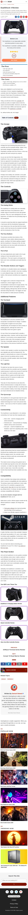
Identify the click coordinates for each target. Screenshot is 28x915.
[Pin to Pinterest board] (21, 17)
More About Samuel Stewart (14, 712)
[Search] (14, 884)
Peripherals (10, 679)
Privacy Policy (14, 903)
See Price (14, 60)
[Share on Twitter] (18, 17)
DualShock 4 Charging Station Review (11, 603)
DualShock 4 (20, 91)
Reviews (5, 4)
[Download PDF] (26, 17)
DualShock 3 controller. (16, 108)
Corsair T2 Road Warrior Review (14, 656)
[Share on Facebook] (16, 17)
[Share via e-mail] (24, 17)
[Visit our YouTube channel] (20, 891)
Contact (14, 900)
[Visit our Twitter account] (16, 891)
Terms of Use (14, 907)
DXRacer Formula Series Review (14, 650)
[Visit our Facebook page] (7, 891)
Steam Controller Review (7, 623)
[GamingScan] (6, 1)
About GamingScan (14, 896)
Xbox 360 (11, 487)
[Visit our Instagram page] (11, 891)
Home (2, 4)
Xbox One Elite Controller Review (10, 642)
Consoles (3, 679)
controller (19, 100)
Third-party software (9, 508)
